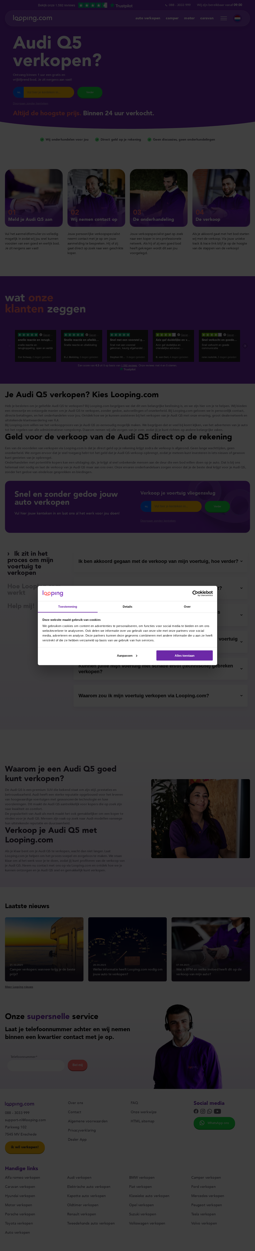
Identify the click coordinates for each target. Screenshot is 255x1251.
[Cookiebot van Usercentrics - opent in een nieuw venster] (195, 593)
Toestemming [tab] (67, 606)
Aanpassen (124, 655)
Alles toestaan (184, 655)
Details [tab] (127, 606)
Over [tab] (187, 606)
